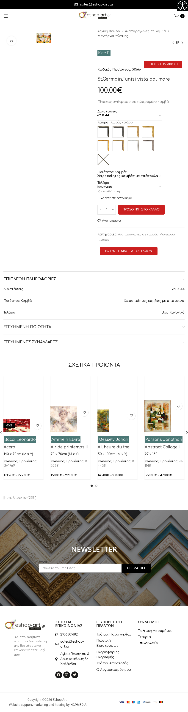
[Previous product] (173, 43)
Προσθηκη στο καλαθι (141, 209)
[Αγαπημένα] (37, 426)
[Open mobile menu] (5, 16)
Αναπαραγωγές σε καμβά (146, 31)
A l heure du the (113, 447)
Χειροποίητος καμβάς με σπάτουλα (154, 301)
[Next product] (182, 43)
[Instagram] (66, 674)
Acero (9, 447)
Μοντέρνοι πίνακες (112, 36)
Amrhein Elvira (65, 439)
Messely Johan (113, 439)
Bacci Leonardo (20, 439)
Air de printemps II (69, 447)
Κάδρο (102, 122)
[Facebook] (58, 674)
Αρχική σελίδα (109, 31)
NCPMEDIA (78, 705)
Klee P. (104, 53)
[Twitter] (74, 674)
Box (165, 312)
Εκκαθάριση (110, 191)
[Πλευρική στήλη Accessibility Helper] (182, 5)
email (43, 562)
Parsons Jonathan (163, 439)
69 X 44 (178, 289)
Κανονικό (177, 312)
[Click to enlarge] (11, 40)
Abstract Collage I (162, 447)
